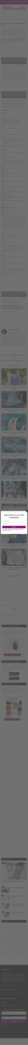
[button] (24, 524)
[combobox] (14, 524)
